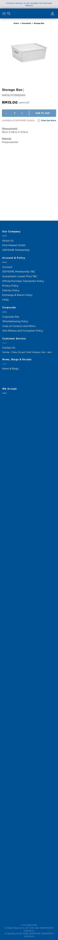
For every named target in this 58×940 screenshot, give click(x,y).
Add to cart (42, 113)
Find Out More (48, 120)
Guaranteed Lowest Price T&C (19, 276)
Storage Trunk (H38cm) (15, 206)
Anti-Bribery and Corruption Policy (22, 330)
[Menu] (4, 14)
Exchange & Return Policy (17, 295)
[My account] (52, 14)
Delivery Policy (10, 290)
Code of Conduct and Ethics (19, 326)
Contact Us (8, 347)
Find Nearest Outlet (13, 245)
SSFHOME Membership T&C (18, 271)
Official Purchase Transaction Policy (23, 281)
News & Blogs (10, 368)
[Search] (9, 14)
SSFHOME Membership (16, 250)
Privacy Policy (10, 285)
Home (16, 23)
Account (7, 267)
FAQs (5, 299)
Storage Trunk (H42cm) (43, 206)
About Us (7, 240)
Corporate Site (10, 316)
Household (26, 23)
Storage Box (39, 23)
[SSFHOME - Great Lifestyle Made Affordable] (29, 13)
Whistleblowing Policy (15, 321)
